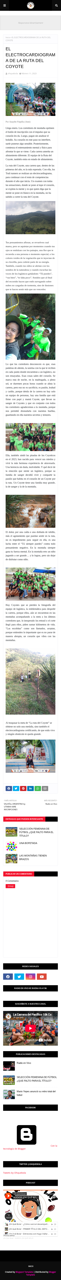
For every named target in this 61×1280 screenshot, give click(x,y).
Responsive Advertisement (30, 22)
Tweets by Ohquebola (14, 1172)
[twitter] (19, 976)
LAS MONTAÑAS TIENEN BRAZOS (33, 857)
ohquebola (13, 73)
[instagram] (30, 976)
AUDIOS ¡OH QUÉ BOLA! (24, 1238)
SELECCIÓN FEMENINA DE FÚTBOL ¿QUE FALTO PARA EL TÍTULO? (36, 832)
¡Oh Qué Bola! (8, 1238)
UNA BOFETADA (28, 843)
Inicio (8, 37)
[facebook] (8, 976)
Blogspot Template (24, 1271)
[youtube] (42, 976)
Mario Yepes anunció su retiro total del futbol (36, 1093)
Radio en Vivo (24, 1063)
